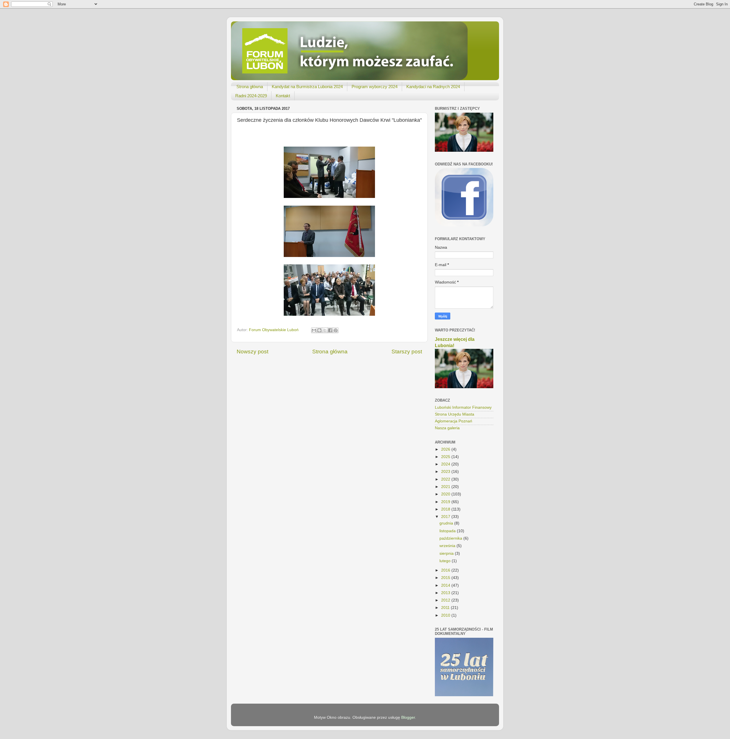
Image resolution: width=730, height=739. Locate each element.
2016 (446, 570)
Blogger (408, 717)
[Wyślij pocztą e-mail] (314, 330)
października (451, 538)
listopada (448, 531)
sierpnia (447, 553)
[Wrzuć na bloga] (319, 330)
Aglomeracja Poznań (453, 421)
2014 (446, 585)
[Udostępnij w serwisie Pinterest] (335, 330)
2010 (446, 615)
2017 (446, 517)
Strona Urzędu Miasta (454, 414)
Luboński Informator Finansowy (463, 407)
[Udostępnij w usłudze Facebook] (330, 330)
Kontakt (283, 95)
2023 (446, 471)
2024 (446, 464)
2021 (446, 487)
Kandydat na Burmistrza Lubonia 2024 (307, 86)
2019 (446, 502)
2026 (446, 449)
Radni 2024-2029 (251, 95)
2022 (446, 479)
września (448, 546)
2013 (446, 593)
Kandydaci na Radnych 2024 (433, 86)
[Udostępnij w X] (325, 330)
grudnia (446, 523)
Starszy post (407, 352)
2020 (446, 494)
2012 (446, 600)
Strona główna (249, 86)
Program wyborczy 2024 (375, 86)
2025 (446, 457)
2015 (446, 578)
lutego (445, 561)
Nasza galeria (447, 428)
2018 (446, 509)
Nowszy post (252, 352)
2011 (446, 608)
